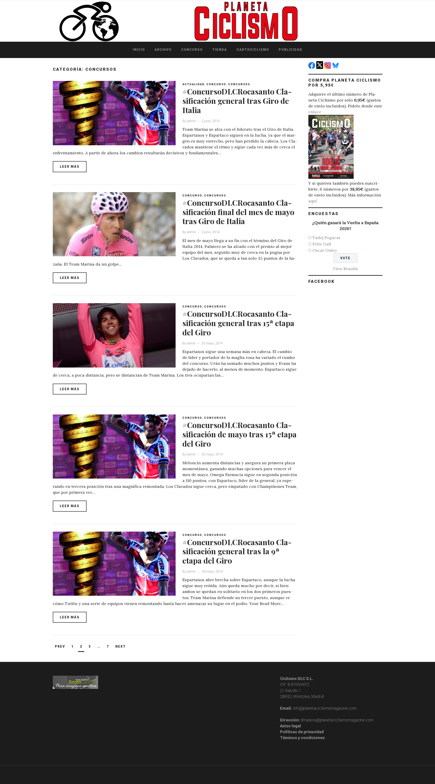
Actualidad (193, 84)
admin (191, 121)
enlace (314, 111)
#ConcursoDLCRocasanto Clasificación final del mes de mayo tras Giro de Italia (238, 211)
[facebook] (312, 67)
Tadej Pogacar (326, 237)
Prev (60, 646)
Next (120, 646)
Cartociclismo (253, 49)
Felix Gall (321, 244)
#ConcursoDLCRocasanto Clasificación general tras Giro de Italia (237, 100)
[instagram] (328, 67)
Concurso (192, 49)
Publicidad (290, 49)
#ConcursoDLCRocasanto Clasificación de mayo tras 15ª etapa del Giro (239, 434)
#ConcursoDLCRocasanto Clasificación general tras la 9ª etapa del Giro (237, 551)
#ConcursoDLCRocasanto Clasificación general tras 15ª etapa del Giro (238, 322)
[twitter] (320, 67)
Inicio (139, 49)
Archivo (163, 49)
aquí (312, 200)
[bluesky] (336, 67)
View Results (345, 268)
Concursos (239, 84)
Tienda (219, 49)
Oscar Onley (324, 250)
